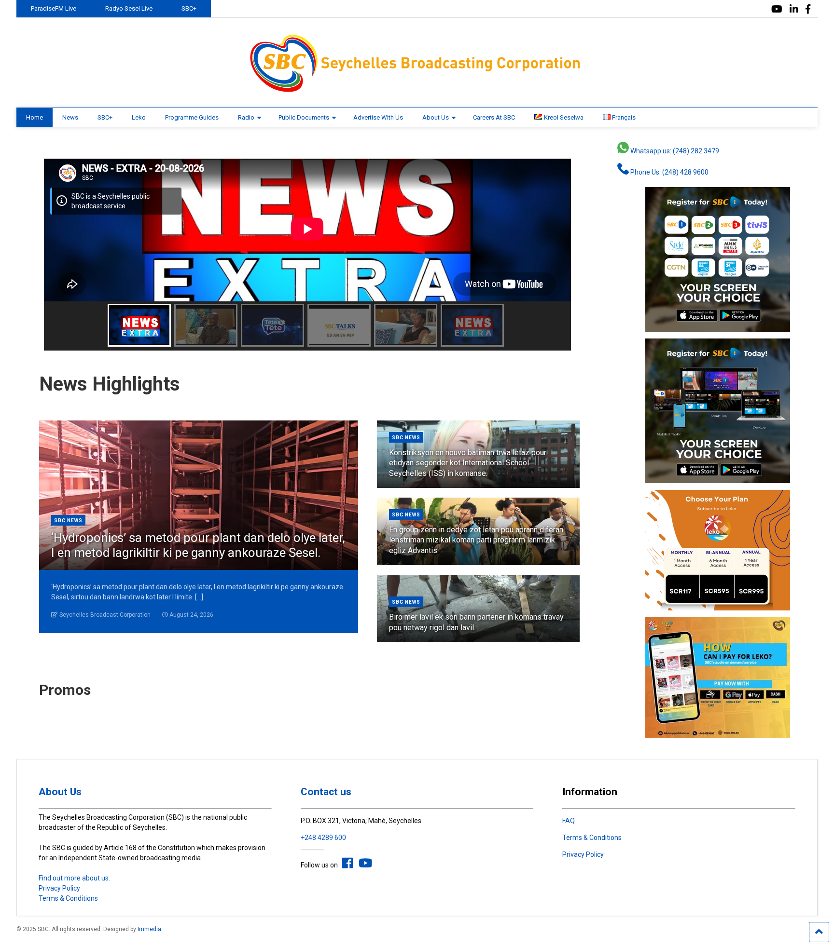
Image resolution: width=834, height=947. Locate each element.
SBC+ (188, 8)
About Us (435, 117)
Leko (139, 117)
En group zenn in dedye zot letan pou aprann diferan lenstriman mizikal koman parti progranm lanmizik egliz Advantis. (476, 540)
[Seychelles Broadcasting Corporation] (417, 90)
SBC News (68, 520)
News (70, 117)
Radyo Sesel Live (129, 8)
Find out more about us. (74, 878)
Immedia (149, 929)
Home (34, 117)
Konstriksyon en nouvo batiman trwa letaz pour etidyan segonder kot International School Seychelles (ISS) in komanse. (467, 463)
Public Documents (303, 117)
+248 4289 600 (323, 837)
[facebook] (808, 9)
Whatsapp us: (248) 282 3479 (674, 151)
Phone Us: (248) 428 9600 (669, 172)
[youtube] (776, 9)
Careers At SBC (494, 117)
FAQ (568, 821)
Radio (246, 117)
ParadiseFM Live (53, 8)
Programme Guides (192, 117)
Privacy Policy (59, 888)
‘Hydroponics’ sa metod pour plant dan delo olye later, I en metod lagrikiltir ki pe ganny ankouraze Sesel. (198, 545)
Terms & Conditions (68, 898)
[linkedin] (794, 9)
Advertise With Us (378, 117)
